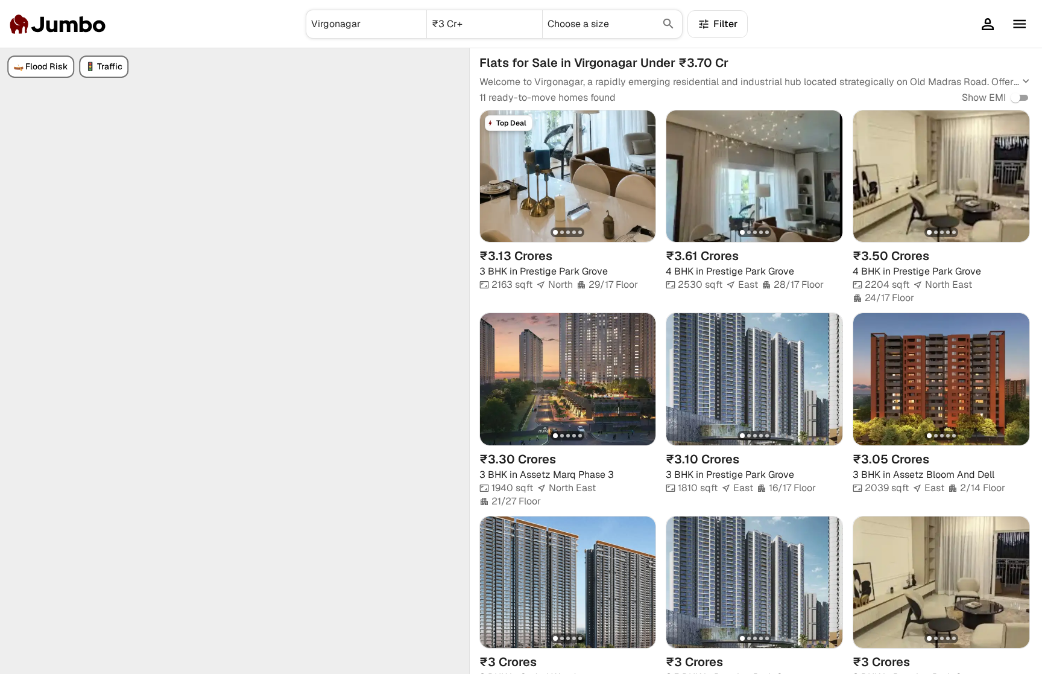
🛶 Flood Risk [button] (40, 66)
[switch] (1015, 98)
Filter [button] (725, 23)
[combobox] (366, 24)
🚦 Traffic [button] (103, 66)
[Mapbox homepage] (30, 663)
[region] (234, 361)
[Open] (421, 24)
